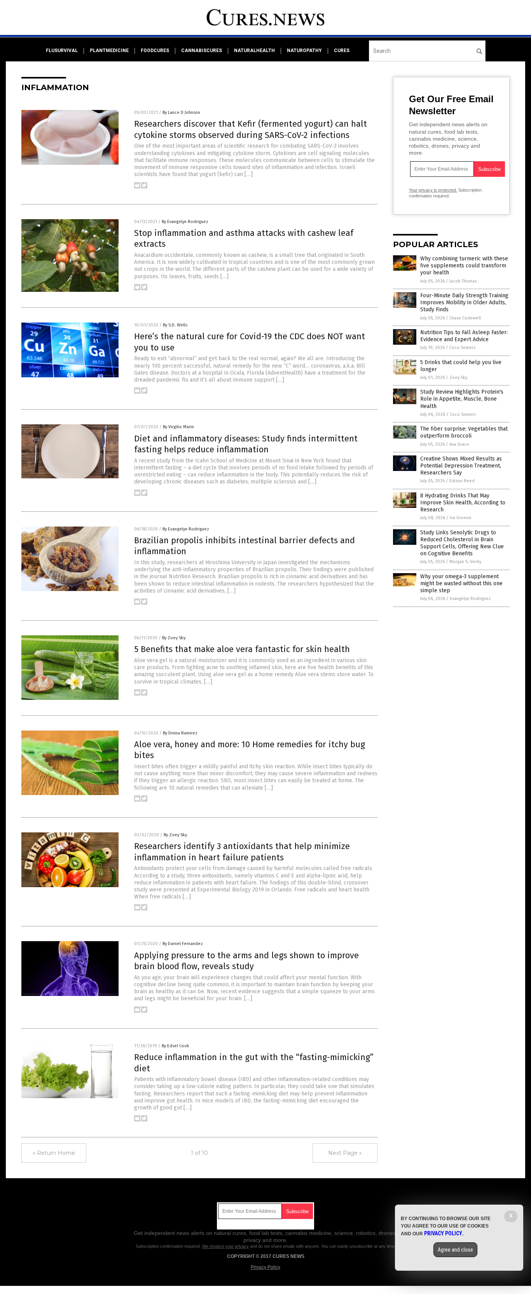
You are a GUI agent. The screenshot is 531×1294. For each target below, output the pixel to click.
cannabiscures (201, 50)
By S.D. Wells (175, 325)
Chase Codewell (465, 318)
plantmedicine (109, 50)
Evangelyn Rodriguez (470, 598)
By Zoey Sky (173, 637)
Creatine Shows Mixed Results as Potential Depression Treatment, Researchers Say (461, 465)
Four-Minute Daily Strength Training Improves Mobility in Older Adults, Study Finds (464, 302)
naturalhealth (254, 50)
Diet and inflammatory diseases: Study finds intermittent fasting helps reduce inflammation (246, 444)
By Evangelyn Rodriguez (185, 221)
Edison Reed (462, 480)
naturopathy (304, 50)
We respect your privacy (225, 1246)
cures (341, 50)
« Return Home (54, 1152)
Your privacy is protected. (433, 190)
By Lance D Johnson (181, 112)
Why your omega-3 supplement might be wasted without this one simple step (461, 583)
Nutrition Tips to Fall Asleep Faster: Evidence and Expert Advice (464, 336)
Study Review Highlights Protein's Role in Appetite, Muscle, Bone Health (461, 399)
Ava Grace (459, 444)
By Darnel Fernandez (182, 943)
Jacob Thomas (463, 281)
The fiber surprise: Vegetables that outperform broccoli (464, 432)
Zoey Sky (458, 377)
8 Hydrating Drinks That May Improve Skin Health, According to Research (462, 502)
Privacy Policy (265, 1267)
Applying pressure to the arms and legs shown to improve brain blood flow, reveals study (246, 961)
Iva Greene (461, 517)
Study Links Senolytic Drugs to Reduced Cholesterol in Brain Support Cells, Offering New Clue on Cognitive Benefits (462, 543)
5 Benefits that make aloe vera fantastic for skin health (242, 649)
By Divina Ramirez (180, 733)
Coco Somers (462, 347)
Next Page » (345, 1152)
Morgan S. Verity (465, 561)
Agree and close (455, 1250)
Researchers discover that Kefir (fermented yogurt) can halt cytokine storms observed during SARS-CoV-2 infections (250, 129)
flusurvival (62, 50)
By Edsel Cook (175, 1045)
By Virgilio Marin (178, 426)
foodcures (155, 50)
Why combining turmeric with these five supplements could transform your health (464, 265)
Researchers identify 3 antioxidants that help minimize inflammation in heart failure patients (242, 852)
